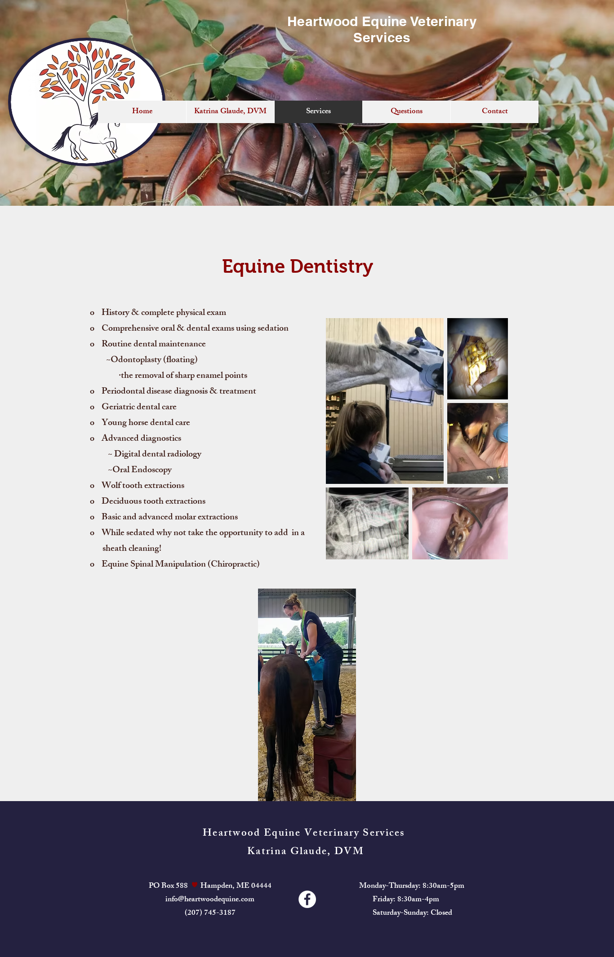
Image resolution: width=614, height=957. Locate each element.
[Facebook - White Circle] (307, 899)
